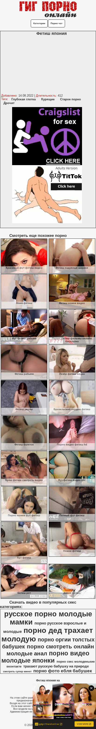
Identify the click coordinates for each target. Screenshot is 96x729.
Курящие (48, 99)
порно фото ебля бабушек (62, 670)
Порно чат (56, 23)
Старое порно (70, 99)
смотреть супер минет (17, 671)
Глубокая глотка (23, 99)
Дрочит (8, 103)
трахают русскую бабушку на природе (56, 666)
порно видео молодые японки (45, 657)
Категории (39, 23)
